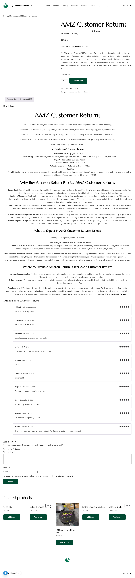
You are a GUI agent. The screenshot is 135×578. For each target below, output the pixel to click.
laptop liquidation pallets (93, 507)
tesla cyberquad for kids (40, 507)
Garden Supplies (84, 92)
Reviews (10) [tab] (26, 99)
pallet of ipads (115, 507)
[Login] (100, 5)
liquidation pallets (20, 5)
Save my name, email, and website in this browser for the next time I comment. (39, 476)
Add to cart (78, 81)
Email (6, 472)
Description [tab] (12, 99)
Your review (9, 452)
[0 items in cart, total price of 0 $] (107, 5)
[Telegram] (5, 573)
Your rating (8, 449)
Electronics (13, 16)
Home (5, 16)
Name (6, 467)
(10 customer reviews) (69, 34)
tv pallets (7, 507)
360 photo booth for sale (115, 294)
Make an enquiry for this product (74, 46)
